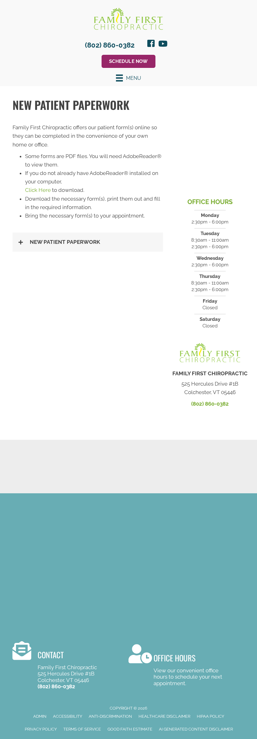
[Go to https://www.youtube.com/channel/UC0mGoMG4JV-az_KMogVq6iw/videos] (162, 44)
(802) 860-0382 (109, 45)
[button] (88, 242)
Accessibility (67, 716)
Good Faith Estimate (130, 729)
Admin (39, 716)
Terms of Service (82, 729)
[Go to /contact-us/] (180, 666)
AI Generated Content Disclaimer (196, 729)
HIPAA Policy (210, 716)
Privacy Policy (41, 729)
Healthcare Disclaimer (164, 716)
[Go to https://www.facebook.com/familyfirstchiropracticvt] (151, 44)
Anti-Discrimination (110, 716)
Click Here (38, 190)
